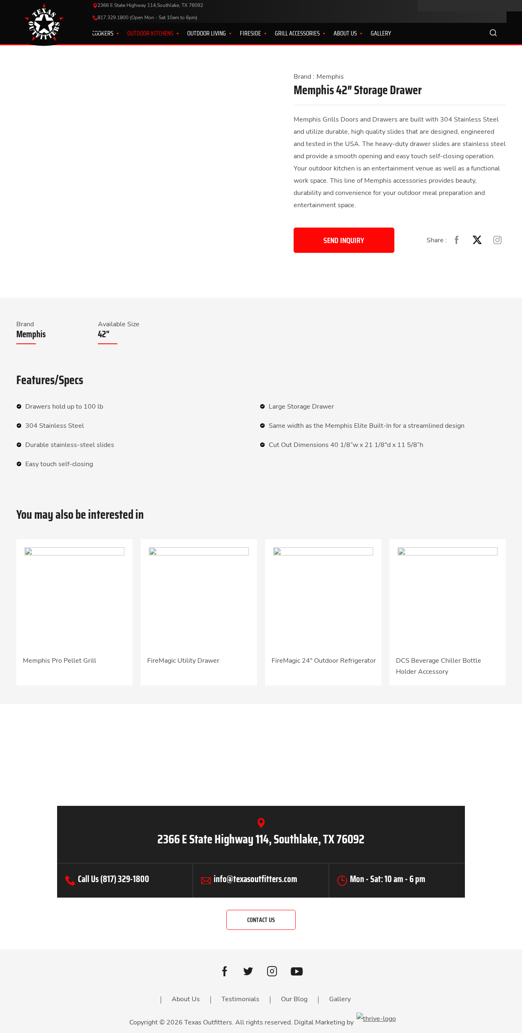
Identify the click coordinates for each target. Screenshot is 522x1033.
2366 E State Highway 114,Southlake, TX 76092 (150, 5)
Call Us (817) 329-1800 (113, 879)
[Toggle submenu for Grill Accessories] (319, 33)
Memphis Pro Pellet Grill (59, 660)
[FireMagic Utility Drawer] (199, 596)
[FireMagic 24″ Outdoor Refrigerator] (323, 596)
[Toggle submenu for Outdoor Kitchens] (172, 33)
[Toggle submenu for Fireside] (260, 33)
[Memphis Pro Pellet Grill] (74, 596)
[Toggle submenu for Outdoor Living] (225, 33)
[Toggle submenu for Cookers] (112, 33)
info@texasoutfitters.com (255, 879)
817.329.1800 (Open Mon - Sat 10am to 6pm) (147, 17)
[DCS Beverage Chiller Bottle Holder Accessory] (448, 596)
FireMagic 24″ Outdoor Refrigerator (324, 660)
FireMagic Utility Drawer (183, 660)
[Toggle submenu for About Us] (356, 33)
